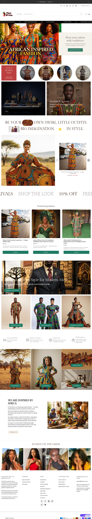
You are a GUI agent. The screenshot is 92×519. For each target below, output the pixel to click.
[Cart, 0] (89, 14)
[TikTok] (72, 5)
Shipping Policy (61, 484)
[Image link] (23, 98)
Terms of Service (62, 479)
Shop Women (43, 479)
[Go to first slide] (88, 2)
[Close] (33, 496)
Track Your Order (43, 495)
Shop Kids (42, 486)
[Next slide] (88, 160)
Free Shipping (76, 2)
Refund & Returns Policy (63, 486)
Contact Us (42, 497)
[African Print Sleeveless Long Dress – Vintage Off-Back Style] (72, 156)
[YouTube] (75, 5)
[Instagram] (69, 5)
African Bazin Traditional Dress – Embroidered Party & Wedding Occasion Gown (75, 241)
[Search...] (81, 14)
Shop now (15, 252)
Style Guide (24, 484)
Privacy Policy (61, 482)
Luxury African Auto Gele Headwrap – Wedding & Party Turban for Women (44, 240)
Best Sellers (43, 491)
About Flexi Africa (26, 479)
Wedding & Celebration (45, 488)
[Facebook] (64, 5)
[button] (9, 477)
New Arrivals (43, 493)
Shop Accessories (44, 484)
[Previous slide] (3, 2)
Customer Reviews (26, 482)
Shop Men (42, 482)
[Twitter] (61, 5)
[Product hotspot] (28, 151)
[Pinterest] (67, 5)
